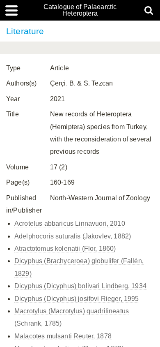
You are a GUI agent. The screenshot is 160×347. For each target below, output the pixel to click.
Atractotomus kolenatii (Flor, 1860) (65, 248)
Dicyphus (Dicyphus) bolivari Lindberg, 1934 (80, 285)
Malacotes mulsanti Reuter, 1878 (63, 336)
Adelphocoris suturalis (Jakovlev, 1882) (72, 236)
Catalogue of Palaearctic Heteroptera (80, 10)
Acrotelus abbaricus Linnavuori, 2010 (69, 223)
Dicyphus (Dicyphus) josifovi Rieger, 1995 (76, 298)
